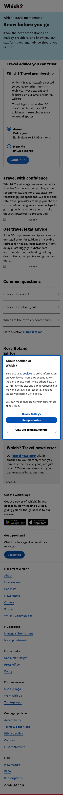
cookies (27, 373)
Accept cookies (31, 420)
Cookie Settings (31, 414)
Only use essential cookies (31, 429)
